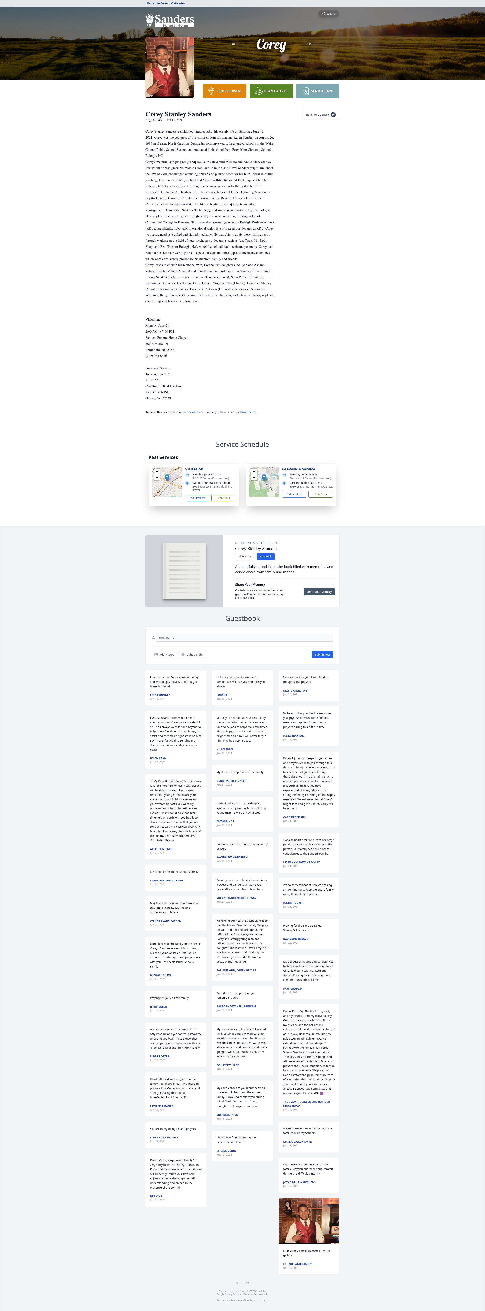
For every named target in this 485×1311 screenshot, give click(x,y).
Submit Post (322, 654)
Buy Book (265, 556)
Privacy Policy (232, 1294)
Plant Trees (224, 497)
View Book (245, 556)
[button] (167, 478)
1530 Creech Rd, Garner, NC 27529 (311, 486)
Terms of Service (253, 1294)
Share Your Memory (319, 592)
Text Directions (197, 497)
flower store (248, 411)
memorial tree (191, 411)
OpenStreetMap (246, 1300)
